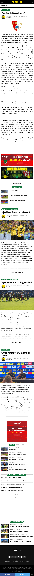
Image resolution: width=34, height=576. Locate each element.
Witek (10, 17)
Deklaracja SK (8, 561)
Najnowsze (4, 5)
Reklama (22, 561)
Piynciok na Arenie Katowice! (13, 477)
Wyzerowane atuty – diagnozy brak (16, 481)
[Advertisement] (17, 508)
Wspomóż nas (15, 561)
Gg (2, 487)
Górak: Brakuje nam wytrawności (13, 487)
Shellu (10, 216)
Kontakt (27, 561)
